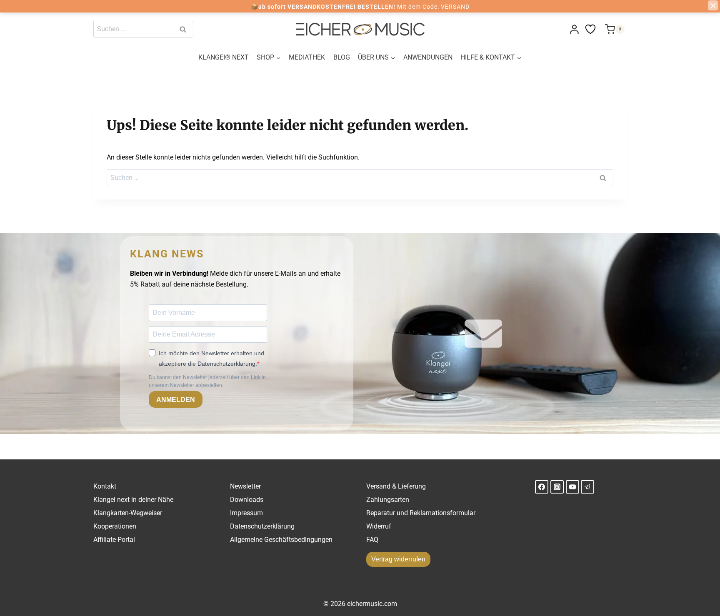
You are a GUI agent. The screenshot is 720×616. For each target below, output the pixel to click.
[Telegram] (587, 487)
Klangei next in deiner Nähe (133, 500)
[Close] (713, 5)
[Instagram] (557, 487)
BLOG (341, 57)
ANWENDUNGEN (427, 57)
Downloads (246, 500)
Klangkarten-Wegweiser (127, 513)
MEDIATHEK (307, 57)
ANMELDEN (175, 399)
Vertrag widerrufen (398, 559)
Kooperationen (114, 526)
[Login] (574, 29)
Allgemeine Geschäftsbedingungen (281, 540)
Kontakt (104, 486)
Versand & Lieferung (396, 486)
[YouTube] (572, 487)
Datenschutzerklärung (262, 526)
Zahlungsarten (387, 500)
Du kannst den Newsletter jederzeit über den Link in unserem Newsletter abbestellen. (207, 381)
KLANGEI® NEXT (223, 57)
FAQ (372, 540)
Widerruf (378, 526)
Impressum (246, 513)
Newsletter (245, 486)
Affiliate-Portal (114, 540)
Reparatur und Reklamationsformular (420, 513)
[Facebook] (541, 487)
